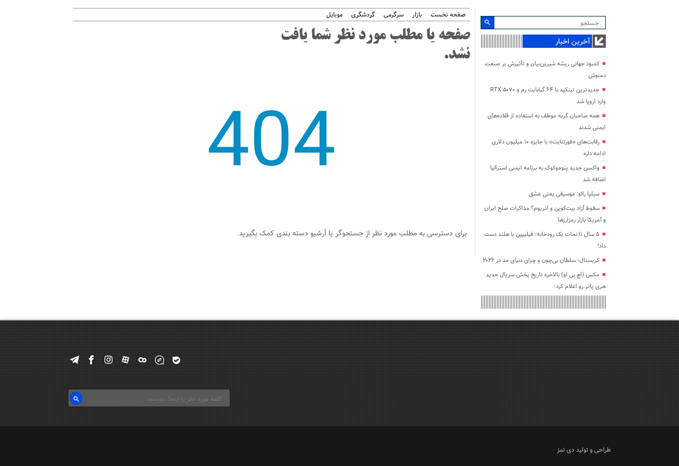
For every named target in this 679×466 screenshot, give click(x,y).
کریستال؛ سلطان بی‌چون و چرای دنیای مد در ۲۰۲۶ (541, 260)
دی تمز (565, 450)
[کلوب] (142, 360)
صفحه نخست (448, 15)
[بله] (176, 360)
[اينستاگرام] (108, 360)
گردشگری (363, 15)
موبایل (334, 15)
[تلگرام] (74, 360)
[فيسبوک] (91, 360)
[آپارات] (125, 360)
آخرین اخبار (572, 42)
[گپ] (159, 360)
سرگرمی (394, 15)
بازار (417, 15)
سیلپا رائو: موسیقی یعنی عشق (564, 194)
